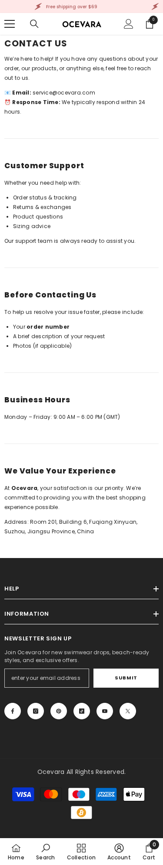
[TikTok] (81, 711)
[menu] (9, 24)
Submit (126, 677)
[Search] (34, 24)
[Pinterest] (58, 711)
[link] (45, 851)
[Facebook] (12, 711)
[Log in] (128, 24)
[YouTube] (104, 711)
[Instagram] (35, 711)
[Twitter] (128, 711)
